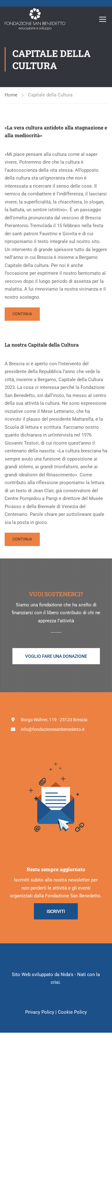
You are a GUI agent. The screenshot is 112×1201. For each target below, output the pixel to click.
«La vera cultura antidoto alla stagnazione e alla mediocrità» (56, 131)
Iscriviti (56, 911)
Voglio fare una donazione (56, 656)
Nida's (67, 974)
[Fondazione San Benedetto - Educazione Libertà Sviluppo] (35, 19)
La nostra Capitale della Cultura (42, 344)
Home (11, 95)
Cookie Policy (72, 1012)
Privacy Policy (39, 1012)
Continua (25, 316)
